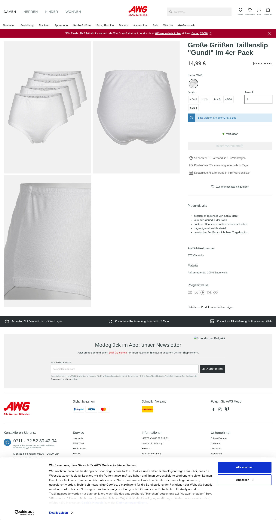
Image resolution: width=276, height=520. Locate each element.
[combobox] (202, 12)
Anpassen (242, 479)
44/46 (216, 99)
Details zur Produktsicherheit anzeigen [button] (210, 307)
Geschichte (216, 448)
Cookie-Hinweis (92, 502)
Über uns (215, 443)
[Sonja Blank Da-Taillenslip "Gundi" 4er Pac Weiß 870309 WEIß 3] (47, 241)
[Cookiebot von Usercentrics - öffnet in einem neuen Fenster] (24, 512)
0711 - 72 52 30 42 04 (35, 441)
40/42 (193, 99)
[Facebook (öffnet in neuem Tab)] (214, 410)
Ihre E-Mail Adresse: (61, 362)
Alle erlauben (244, 467)
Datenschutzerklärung (131, 502)
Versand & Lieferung (152, 443)
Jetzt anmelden (212, 368)
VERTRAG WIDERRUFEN (155, 438)
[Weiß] (193, 83)
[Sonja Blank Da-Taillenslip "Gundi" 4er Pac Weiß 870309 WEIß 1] (47, 107)
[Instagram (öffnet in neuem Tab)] (221, 410)
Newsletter (78, 438)
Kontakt (77, 453)
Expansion (216, 453)
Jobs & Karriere (219, 438)
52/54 (193, 107)
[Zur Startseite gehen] (138, 11)
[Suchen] (170, 12)
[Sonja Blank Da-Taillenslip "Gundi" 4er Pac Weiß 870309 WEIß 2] (136, 107)
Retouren (146, 448)
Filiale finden (79, 448)
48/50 (228, 99)
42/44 (205, 99)
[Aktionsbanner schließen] (269, 33)
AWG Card (78, 443)
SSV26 (204, 33)
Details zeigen (58, 512)
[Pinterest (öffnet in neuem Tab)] (227, 410)
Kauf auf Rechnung (151, 453)
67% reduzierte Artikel (168, 33)
